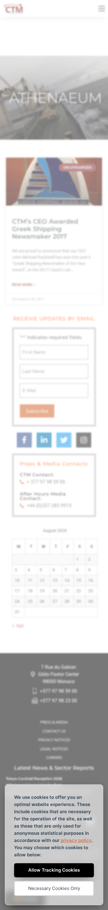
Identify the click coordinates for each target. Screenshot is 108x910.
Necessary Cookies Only (54, 888)
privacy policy (76, 840)
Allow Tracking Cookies (54, 870)
